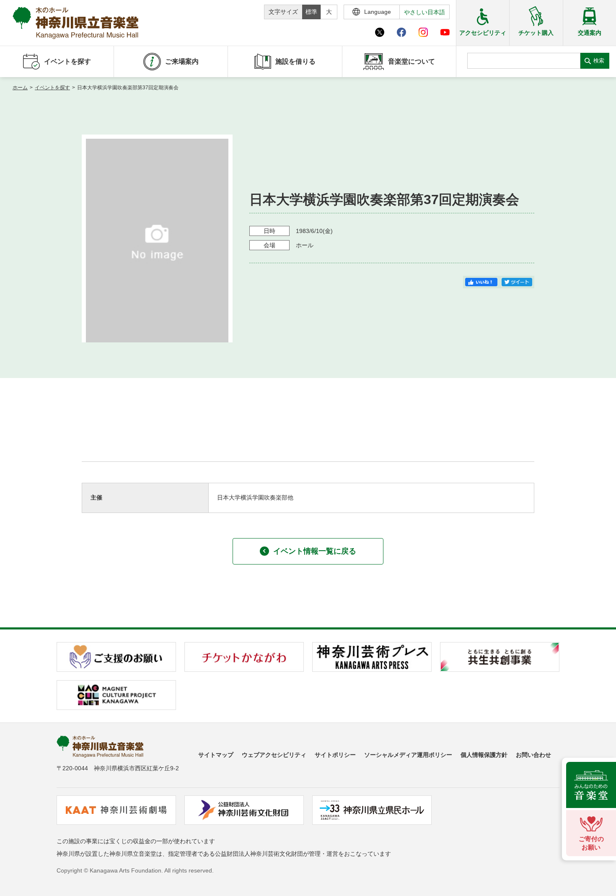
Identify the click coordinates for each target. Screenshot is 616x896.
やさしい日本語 (424, 12)
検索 (598, 60)
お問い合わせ (533, 754)
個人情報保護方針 (484, 754)
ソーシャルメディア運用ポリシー (408, 754)
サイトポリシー (335, 754)
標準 (311, 11)
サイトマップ (215, 754)
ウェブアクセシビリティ (274, 754)
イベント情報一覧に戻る (314, 551)
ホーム (20, 88)
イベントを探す (52, 88)
